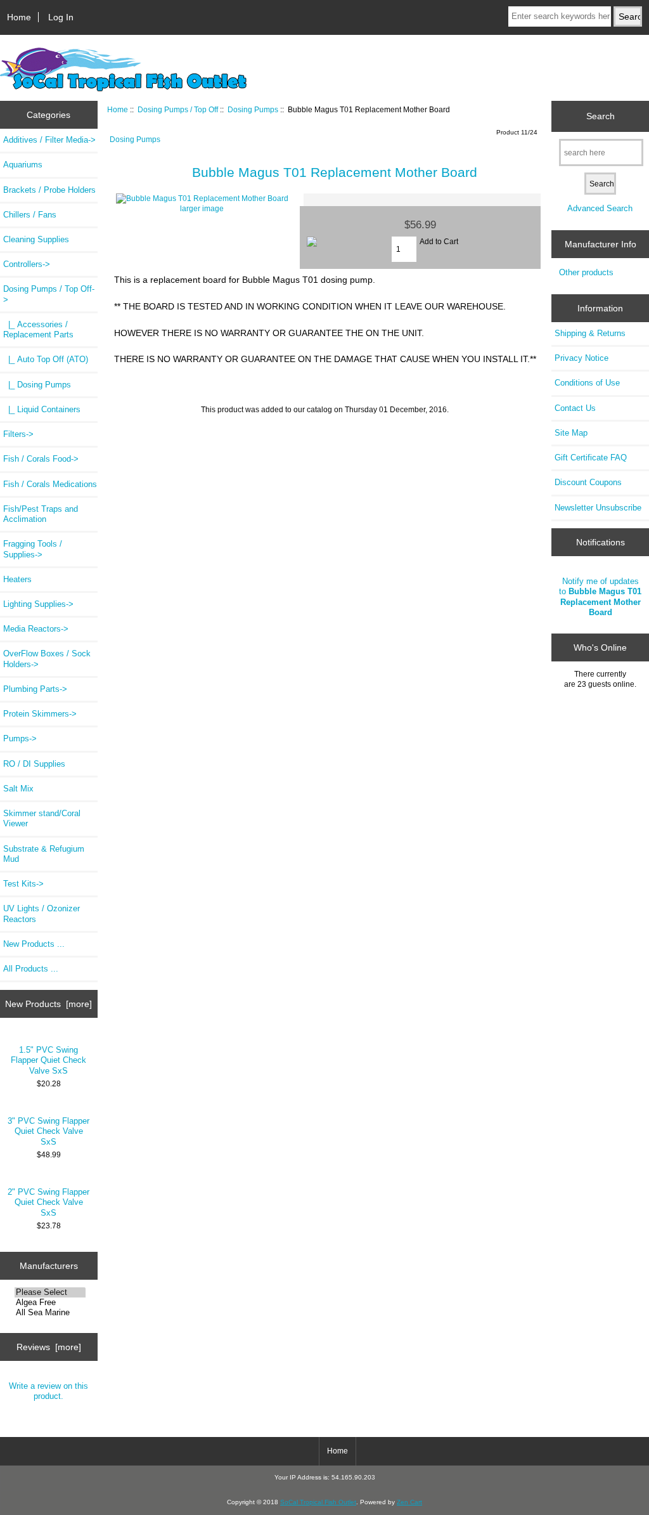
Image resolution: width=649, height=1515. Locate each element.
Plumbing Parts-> (35, 689)
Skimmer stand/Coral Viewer (41, 818)
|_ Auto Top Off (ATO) (45, 359)
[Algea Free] (50, 1302)
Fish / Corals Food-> (41, 459)
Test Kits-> (23, 883)
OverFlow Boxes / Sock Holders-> (47, 658)
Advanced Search (600, 208)
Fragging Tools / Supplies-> (32, 549)
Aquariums (22, 164)
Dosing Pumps (253, 109)
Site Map (571, 433)
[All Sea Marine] (50, 1313)
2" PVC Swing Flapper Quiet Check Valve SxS (48, 1202)
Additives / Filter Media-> (49, 140)
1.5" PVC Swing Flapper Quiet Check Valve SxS (48, 1060)
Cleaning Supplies (36, 239)
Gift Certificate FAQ (591, 457)
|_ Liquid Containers (41, 409)
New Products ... (34, 944)
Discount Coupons (588, 482)
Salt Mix (18, 788)
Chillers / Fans (29, 214)
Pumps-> (20, 738)
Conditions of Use (587, 382)
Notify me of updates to (600, 596)
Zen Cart (409, 1502)
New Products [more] (48, 1004)
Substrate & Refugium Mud (43, 854)
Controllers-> (26, 264)
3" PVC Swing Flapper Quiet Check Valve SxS (48, 1131)
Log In (61, 17)
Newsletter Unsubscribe (598, 507)
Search (600, 116)
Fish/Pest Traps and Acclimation (40, 514)
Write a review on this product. (48, 1391)
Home (19, 17)
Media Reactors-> (35, 629)
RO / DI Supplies (34, 764)
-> (48, 294)
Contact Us (575, 408)
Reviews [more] (48, 1347)
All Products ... (30, 968)
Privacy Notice (581, 358)
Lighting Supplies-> (38, 604)
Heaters (17, 579)
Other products (586, 272)
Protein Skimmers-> (40, 713)
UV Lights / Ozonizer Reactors (41, 913)
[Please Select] (50, 1292)
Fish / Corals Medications (50, 484)
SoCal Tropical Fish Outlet (318, 1502)
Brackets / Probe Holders (49, 190)
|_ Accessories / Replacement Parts (38, 329)
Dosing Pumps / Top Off (178, 109)
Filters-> (18, 434)
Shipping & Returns (590, 333)
